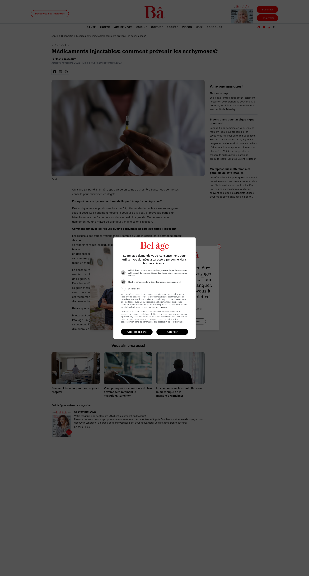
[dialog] (154, 288)
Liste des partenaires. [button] (157, 307)
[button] (154, 289)
